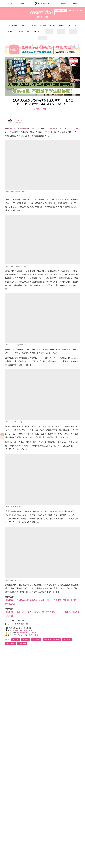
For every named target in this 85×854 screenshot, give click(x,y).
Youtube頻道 (33, 635)
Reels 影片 (37, 31)
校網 (76, 128)
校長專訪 (22, 643)
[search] (70, 10)
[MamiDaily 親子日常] (42, 14)
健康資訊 (52, 26)
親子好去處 (72, 26)
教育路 (34, 26)
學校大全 (46, 109)
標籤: (8, 640)
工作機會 (75, 3)
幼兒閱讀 (67, 640)
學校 (26, 128)
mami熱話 (25, 26)
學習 (52, 128)
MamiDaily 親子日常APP (24, 630)
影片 (28, 31)
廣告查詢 (63, 3)
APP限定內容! (13, 26)
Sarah (19, 120)
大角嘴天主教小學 (51, 640)
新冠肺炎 (12, 128)
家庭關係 (62, 26)
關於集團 (9, 3)
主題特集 (20, 31)
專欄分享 (11, 31)
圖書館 (25, 640)
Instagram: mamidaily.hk (26, 632)
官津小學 (10, 643)
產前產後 (43, 26)
